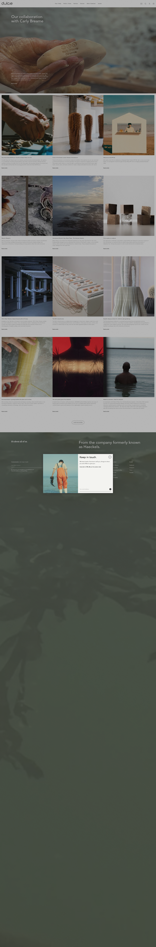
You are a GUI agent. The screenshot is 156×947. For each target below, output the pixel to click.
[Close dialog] (110, 457)
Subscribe (110, 489)
